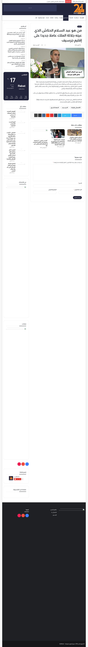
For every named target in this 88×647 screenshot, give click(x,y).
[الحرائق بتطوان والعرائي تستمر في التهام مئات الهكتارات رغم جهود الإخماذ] (74, 132)
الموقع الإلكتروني (52, 189)
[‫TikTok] (19, 464)
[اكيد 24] (78, 9)
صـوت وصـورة (41, 17)
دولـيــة (60, 17)
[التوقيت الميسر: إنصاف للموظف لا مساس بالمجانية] (21, 115)
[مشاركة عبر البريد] (40, 115)
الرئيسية (82, 17)
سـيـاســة (76, 17)
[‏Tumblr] (55, 115)
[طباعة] (36, 115)
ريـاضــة (56, 17)
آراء (36, 17)
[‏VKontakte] (44, 115)
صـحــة (47, 17)
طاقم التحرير (53, 509)
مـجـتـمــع (66, 17)
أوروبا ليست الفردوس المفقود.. (12, 123)
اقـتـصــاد (71, 17)
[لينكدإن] (59, 115)
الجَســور (55, 515)
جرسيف (64, 107)
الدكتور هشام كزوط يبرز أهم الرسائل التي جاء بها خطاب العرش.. (11, 167)
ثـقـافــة (51, 17)
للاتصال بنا (54, 512)
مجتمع (79, 26)
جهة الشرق (54, 107)
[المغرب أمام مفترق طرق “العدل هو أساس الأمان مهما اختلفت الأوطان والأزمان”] (21, 154)
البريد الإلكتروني (78, 189)
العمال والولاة (75, 107)
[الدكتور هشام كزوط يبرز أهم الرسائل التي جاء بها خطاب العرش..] (21, 167)
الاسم (80, 183)
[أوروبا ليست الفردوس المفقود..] (21, 126)
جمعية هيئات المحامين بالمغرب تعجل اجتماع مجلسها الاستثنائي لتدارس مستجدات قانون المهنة (42, 1)
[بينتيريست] (51, 115)
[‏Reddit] (48, 115)
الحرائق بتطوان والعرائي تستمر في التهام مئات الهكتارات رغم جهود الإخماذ (74, 139)
